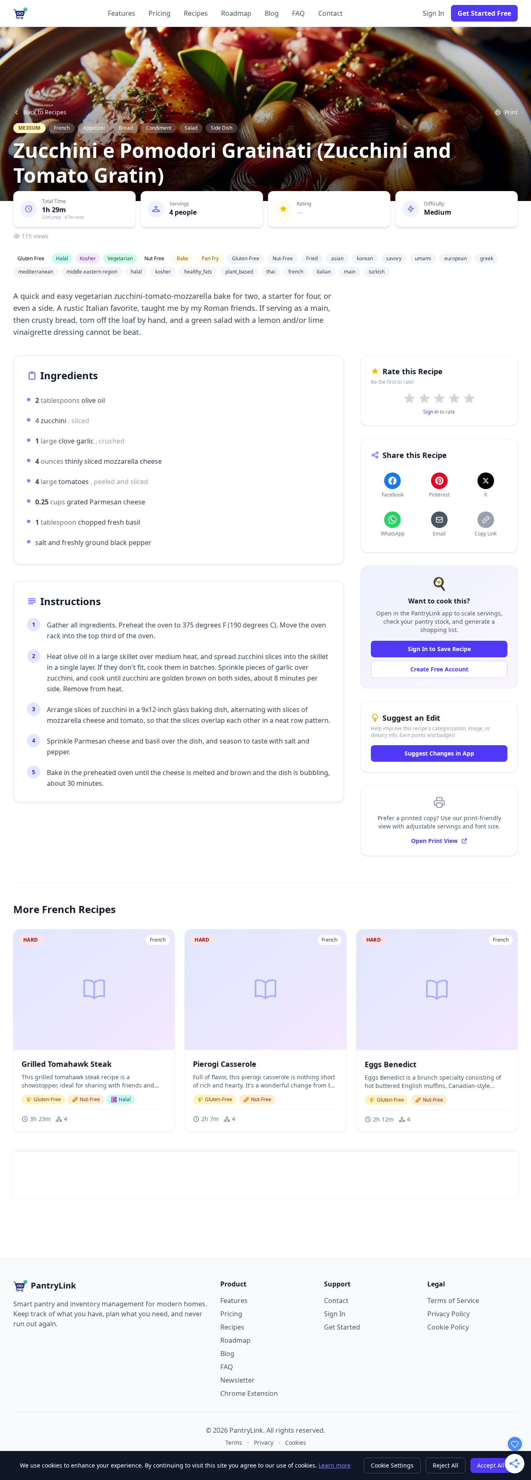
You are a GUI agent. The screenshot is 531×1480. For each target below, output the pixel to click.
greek (486, 258)
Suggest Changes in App (439, 753)
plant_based (239, 271)
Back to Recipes (44, 112)
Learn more (335, 1465)
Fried (312, 258)
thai (270, 271)
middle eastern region (91, 271)
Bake (182, 258)
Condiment (158, 127)
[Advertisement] (265, 1175)
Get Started (342, 1327)
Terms (233, 1442)
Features (121, 13)
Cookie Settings (392, 1465)
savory (394, 258)
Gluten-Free (245, 258)
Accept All (490, 1465)
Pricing (160, 13)
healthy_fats (198, 271)
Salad (191, 127)
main (350, 271)
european (455, 258)
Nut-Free (283, 258)
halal (136, 271)
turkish (377, 271)
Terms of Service (453, 1300)
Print (511, 112)
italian (324, 271)
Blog (272, 13)
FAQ (298, 13)
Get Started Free (484, 13)
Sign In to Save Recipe (439, 649)
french (295, 271)
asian (337, 258)
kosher (163, 271)
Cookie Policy (448, 1327)
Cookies (295, 1442)
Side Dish (221, 127)
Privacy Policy (448, 1313)
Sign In (433, 13)
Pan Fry (210, 258)
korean (365, 258)
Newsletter (237, 1380)
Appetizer (94, 127)
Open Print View (434, 841)
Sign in (430, 411)
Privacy (263, 1442)
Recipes (196, 13)
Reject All (445, 1465)
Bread (126, 127)
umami (423, 258)
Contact (330, 13)
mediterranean (35, 271)
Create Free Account (439, 669)
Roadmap (236, 13)
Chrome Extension (249, 1393)
